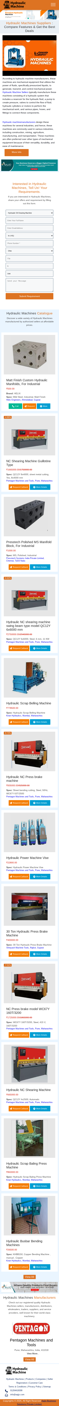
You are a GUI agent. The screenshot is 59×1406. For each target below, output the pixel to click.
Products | (31, 1379)
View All (29, 1277)
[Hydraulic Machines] (15, 7)
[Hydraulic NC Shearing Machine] (29, 1065)
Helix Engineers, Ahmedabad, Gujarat (23, 400)
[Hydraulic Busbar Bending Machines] (29, 1216)
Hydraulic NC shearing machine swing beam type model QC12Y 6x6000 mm (28, 625)
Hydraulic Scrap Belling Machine (28, 703)
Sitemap (47, 1386)
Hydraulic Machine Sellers (15, 92)
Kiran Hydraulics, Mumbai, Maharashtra (24, 715)
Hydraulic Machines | (16, 1379)
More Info (16, 152)
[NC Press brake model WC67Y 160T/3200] (29, 987)
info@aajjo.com (17, 1394)
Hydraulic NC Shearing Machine (28, 1090)
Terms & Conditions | (18, 1386)
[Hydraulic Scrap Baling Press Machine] (29, 1138)
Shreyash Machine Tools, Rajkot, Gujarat (25, 948)
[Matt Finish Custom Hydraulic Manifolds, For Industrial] (29, 355)
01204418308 (16, 1390)
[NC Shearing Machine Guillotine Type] (29, 439)
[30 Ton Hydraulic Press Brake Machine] (29, 906)
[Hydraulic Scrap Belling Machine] (29, 678)
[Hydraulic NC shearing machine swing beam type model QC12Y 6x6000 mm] (29, 600)
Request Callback (30, 407)
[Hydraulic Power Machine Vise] (29, 833)
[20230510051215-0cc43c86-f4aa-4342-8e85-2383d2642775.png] (29, 14)
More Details (44, 407)
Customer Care (36, 1383)
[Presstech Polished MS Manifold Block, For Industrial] (29, 515)
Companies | (41, 1379)
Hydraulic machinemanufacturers (19, 122)
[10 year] (29, 170)
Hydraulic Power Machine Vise (27, 858)
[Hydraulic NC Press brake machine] (29, 755)
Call (17, 406)
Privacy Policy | (35, 1386)
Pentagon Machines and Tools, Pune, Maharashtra (29, 481)
